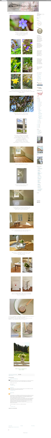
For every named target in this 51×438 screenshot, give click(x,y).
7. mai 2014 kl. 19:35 (12, 406)
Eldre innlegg (32, 425)
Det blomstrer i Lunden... (40, 110)
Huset (11, 375)
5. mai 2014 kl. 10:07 (12, 385)
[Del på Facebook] (20, 374)
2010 (38, 127)
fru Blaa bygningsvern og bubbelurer (40, 173)
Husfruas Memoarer (39, 184)
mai (38, 109)
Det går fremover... (39, 112)
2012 (38, 125)
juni (38, 108)
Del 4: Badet (39, 77)
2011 (38, 126)
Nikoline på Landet (39, 180)
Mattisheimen (39, 186)
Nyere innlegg (10, 425)
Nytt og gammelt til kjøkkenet (40, 116)
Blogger (27, 432)
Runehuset (11, 392)
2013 (38, 124)
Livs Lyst (39, 167)
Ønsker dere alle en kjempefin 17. (40, 114)
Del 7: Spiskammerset (39, 80)
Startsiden (21, 425)
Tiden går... (39, 170)
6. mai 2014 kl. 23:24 (12, 390)
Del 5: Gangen (39, 78)
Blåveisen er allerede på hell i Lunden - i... (40, 118)
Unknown (11, 387)
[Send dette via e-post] (18, 374)
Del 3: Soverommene (39, 76)
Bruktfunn (39, 130)
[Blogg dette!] (19, 374)
